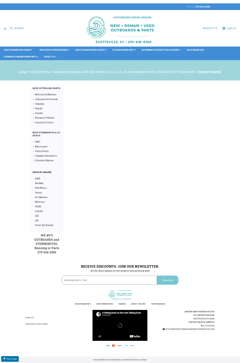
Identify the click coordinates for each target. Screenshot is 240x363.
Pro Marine (41, 197)
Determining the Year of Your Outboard (160, 49)
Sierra (38, 192)
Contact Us (49, 56)
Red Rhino (40, 187)
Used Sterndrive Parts (104, 304)
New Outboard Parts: (46, 88)
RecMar (39, 183)
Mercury (40, 201)
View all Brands (44, 225)
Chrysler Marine (44, 160)
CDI (37, 215)
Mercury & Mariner (45, 94)
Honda (38, 108)
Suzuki (39, 113)
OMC (37, 141)
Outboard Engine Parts (123, 49)
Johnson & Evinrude (46, 99)
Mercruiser (41, 146)
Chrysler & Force (44, 122)
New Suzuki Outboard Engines (54, 49)
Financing (122, 304)
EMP (37, 178)
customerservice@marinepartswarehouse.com (189, 329)
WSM (38, 206)
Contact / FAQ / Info (138, 304)
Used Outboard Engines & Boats (90, 49)
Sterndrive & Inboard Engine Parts (20, 56)
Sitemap (143, 360)
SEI (37, 220)
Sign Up (29, 317)
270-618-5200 (202, 6)
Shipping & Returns (36, 324)
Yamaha (39, 103)
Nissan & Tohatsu (44, 117)
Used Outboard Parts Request (18, 49)
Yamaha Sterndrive (46, 155)
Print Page (11, 358)
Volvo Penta (41, 151)
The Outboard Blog (195, 49)
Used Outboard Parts (83, 304)
